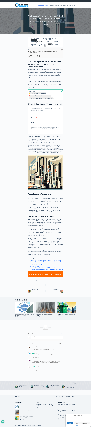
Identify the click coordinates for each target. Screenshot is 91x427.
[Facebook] (32, 285)
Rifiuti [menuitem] (47, 5)
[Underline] (34, 339)
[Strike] (36, 339)
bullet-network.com (64, 419)
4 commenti (57, 26)
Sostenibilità (52, 26)
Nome (32, 113)
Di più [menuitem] (73, 5)
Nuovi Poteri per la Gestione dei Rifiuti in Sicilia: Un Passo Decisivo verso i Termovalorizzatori (43, 52)
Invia (32, 131)
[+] (45, 339)
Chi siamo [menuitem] (16, 1)
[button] (89, 415)
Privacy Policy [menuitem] (25, 1)
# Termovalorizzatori (39, 280)
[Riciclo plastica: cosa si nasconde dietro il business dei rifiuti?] (66, 307)
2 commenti (21, 316)
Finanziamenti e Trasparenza (34, 55)
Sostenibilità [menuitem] (41, 5)
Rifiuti (49, 26)
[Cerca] (75, 1)
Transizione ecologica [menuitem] (56, 5)
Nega (77, 423)
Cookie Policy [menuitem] (31, 1)
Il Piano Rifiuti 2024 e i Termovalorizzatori (37, 54)
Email (32, 122)
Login (62, 333)
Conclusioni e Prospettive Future (35, 56)
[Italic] (33, 339)
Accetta (70, 423)
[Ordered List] (37, 339)
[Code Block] (41, 339)
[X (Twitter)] (41, 285)
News (46, 26)
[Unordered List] (38, 339)
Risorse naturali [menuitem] (67, 5)
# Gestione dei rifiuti (31, 280)
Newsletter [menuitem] (20, 1)
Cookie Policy (78, 425)
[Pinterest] (50, 285)
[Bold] (32, 339)
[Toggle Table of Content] (61, 50)
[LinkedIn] (58, 285)
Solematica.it (38, 404)
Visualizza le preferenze (85, 423)
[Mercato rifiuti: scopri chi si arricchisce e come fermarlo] (45, 307)
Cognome (33, 117)
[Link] (42, 339)
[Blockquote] (40, 339)
